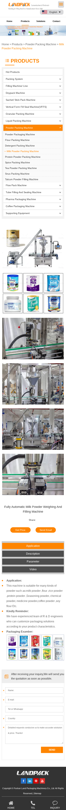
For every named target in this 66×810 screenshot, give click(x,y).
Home (9, 21)
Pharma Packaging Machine (21, 199)
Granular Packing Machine (20, 113)
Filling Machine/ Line (17, 86)
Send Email (46, 530)
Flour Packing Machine (17, 140)
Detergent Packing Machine (20, 145)
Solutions (40, 21)
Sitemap (37, 793)
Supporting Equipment (18, 213)
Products (25, 21)
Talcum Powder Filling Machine (21, 179)
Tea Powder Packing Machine (21, 168)
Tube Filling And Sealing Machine (23, 192)
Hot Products (13, 72)
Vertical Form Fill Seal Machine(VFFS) (26, 106)
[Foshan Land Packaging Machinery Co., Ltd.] (33, 774)
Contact (56, 21)
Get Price (20, 530)
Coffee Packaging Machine (20, 206)
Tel (33, 807)
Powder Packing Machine (40, 44)
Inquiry (55, 807)
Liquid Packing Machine (18, 120)
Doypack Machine (15, 93)
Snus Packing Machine (17, 173)
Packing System (14, 79)
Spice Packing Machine (17, 162)
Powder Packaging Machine (20, 134)
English (53, 12)
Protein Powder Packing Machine (22, 157)
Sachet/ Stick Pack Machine (20, 100)
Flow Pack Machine (16, 185)
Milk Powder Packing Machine (23, 151)
